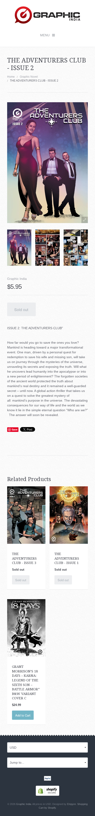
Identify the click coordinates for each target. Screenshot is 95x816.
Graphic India (17, 278)
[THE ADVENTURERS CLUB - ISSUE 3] (26, 515)
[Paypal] (47, 779)
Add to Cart (22, 715)
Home (11, 76)
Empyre (71, 804)
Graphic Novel (29, 76)
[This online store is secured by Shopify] (47, 790)
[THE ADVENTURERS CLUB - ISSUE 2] (19, 248)
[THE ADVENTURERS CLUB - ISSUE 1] (69, 515)
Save (15, 429)
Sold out (21, 309)
